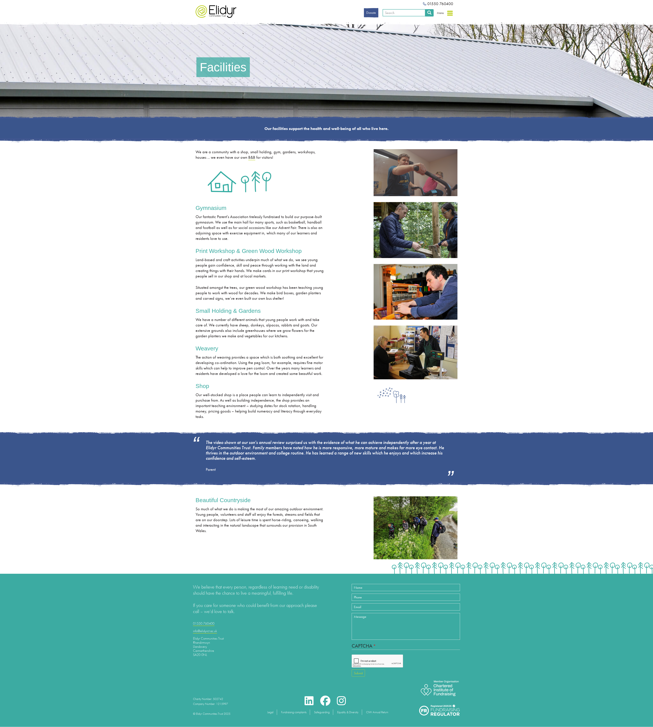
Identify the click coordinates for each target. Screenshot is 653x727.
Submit (358, 673)
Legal (270, 712)
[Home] (216, 11)
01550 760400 (439, 3)
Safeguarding (322, 712)
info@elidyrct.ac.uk (205, 631)
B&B (251, 157)
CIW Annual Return (377, 712)
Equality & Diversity (347, 712)
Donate (371, 12)
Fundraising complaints (293, 712)
